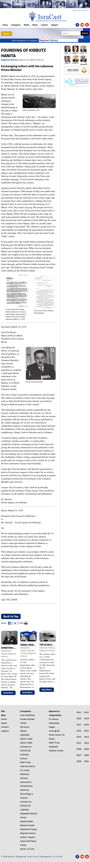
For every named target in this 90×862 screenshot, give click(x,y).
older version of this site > (81, 10)
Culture (23, 758)
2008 (86, 749)
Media (26, 25)
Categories (16, 25)
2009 (78, 749)
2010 (86, 743)
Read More (9, 693)
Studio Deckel (32, 856)
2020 (78, 718)
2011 (78, 743)
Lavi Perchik (57, 856)
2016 (86, 724)
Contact (44, 25)
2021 (86, 712)
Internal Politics (46, 647)
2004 (86, 761)
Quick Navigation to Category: (25, 40)
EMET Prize (25, 762)
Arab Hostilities (27, 715)
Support (54, 25)
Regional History (9, 59)
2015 (78, 730)
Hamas (23, 731)
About (35, 25)
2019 (86, 718)
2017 (78, 724)
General (24, 778)
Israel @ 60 (54, 731)
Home (5, 25)
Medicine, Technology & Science (26, 794)
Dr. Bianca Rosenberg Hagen (54, 723)
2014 (86, 730)
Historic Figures (27, 837)
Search (85, 33)
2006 (86, 755)
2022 (78, 712)
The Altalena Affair (51, 644)
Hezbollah (25, 647)
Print (21, 622)
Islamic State (26, 742)
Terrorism (24, 727)
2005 (78, 761)
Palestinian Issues (6, 652)
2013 (78, 736)
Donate (6, 33)
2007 (78, 755)
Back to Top (10, 616)
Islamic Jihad (26, 738)
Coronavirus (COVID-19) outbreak (25, 750)
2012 (86, 736)
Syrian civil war (27, 849)
